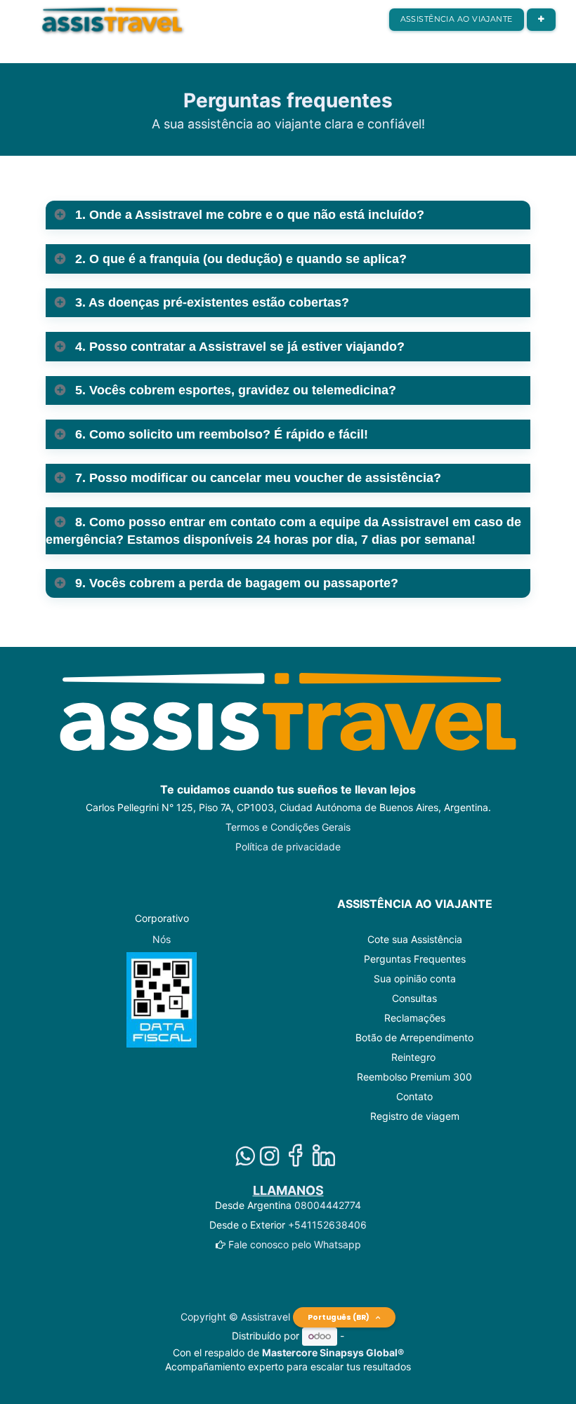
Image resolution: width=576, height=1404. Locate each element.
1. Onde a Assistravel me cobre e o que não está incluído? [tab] (248, 215)
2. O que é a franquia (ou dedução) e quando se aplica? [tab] (239, 259)
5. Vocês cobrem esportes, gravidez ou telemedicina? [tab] (234, 390)
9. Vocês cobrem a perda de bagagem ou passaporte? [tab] (235, 583)
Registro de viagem (414, 1116)
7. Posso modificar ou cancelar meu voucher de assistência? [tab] (256, 478)
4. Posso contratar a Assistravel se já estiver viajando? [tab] (238, 347)
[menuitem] (456, 19)
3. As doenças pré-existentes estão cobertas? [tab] (210, 302)
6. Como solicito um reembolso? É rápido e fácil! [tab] (220, 434)
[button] (541, 19)
